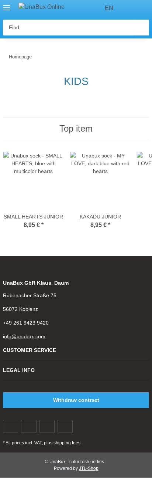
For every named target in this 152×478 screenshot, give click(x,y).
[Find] (141, 27)
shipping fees (66, 442)
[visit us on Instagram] (65, 426)
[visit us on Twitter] (28, 426)
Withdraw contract (76, 400)
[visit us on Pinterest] (47, 426)
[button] (130, 8)
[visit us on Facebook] (10, 426)
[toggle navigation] (6, 4)
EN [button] (109, 8)
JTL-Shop (89, 468)
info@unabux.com (24, 336)
